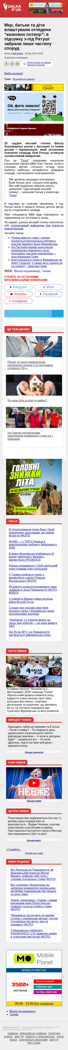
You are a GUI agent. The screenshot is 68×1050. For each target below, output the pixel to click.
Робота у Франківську (40, 1036)
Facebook (50, 294)
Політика (54, 1033)
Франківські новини (24, 79)
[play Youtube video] (34, 783)
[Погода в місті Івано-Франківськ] (34, 849)
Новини (12, 1033)
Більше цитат (34, 840)
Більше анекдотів (34, 752)
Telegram (19, 287)
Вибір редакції (13, 73)
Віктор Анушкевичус (23, 1011)
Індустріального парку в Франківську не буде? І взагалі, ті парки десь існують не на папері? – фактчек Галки (37, 263)
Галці (24, 160)
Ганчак (46, 271)
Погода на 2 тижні (34, 853)
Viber (49, 287)
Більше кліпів (34, 801)
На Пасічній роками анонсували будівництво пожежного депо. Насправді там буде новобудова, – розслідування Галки (33, 252)
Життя (19, 1036)
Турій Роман (17, 53)
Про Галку (34, 1043)
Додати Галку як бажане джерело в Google (39, 63)
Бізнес (8, 1036)
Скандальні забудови (33, 1039)
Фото (60, 1036)
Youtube (19, 294)
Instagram (19, 301)
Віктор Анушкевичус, (28, 271)
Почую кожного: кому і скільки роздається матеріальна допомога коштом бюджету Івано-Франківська (34, 241)
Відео (13, 1039)
